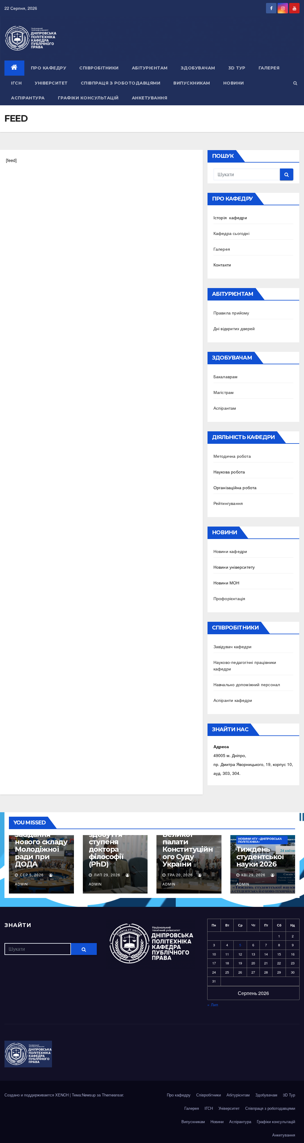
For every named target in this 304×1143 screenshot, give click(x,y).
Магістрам (223, 392)
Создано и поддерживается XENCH (37, 1095)
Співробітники (99, 68)
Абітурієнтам (150, 68)
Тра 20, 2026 (180, 874)
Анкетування (149, 98)
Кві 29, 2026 (253, 874)
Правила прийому (231, 313)
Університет (51, 83)
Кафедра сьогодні (231, 233)
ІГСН (16, 83)
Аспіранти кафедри (232, 700)
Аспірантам (224, 408)
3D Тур (237, 68)
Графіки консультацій (88, 98)
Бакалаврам (225, 376)
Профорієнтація (229, 598)
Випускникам (191, 83)
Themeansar (112, 1095)
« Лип (212, 1004)
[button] (295, 83)
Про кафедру (48, 68)
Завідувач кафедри (232, 646)
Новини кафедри (230, 551)
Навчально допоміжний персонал (246, 684)
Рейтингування (228, 503)
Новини (233, 83)
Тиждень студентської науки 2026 (260, 856)
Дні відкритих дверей (234, 328)
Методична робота (232, 456)
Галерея (269, 68)
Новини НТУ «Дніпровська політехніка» (260, 840)
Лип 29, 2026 (107, 874)
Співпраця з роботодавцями (121, 83)
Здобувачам (198, 68)
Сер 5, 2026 (32, 874)
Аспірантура (28, 98)
